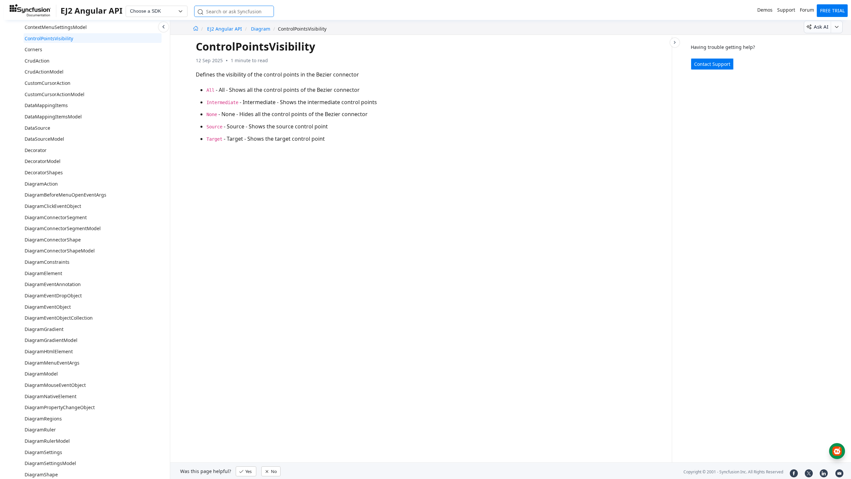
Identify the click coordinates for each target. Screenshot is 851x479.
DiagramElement (43, 273)
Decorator (36, 150)
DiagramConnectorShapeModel (60, 250)
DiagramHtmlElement (49, 351)
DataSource (37, 128)
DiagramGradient (44, 329)
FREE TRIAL (832, 10)
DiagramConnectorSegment (56, 217)
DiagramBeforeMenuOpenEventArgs (65, 195)
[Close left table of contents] (164, 27)
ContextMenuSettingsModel (56, 27)
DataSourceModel (44, 139)
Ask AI (821, 26)
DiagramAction (41, 184)
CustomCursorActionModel (54, 94)
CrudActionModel (44, 72)
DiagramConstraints (47, 262)
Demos (765, 10)
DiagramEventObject (48, 307)
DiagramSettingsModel (50, 463)
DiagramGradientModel (51, 340)
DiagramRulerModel (47, 441)
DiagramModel (41, 374)
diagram (260, 29)
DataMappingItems (46, 105)
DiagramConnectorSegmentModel (63, 228)
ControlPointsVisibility (49, 38)
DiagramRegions (43, 418)
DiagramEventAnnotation (53, 284)
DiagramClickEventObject (53, 206)
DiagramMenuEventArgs (52, 363)
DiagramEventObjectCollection (59, 318)
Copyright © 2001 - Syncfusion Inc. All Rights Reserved (733, 472)
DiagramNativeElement (50, 396)
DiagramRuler (40, 429)
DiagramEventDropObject (53, 295)
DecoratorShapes (44, 172)
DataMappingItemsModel (53, 116)
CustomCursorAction (47, 83)
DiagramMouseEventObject (55, 385)
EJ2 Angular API (225, 29)
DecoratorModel (43, 161)
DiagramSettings (43, 452)
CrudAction (37, 61)
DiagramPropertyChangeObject (60, 407)
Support (786, 10)
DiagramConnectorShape (53, 240)
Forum (807, 10)
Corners (33, 49)
